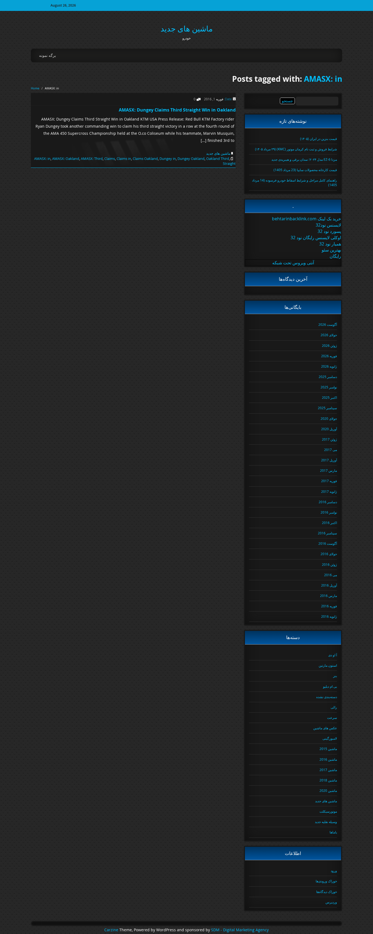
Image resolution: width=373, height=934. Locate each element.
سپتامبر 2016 (327, 533)
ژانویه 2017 (329, 491)
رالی (334, 707)
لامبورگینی (329, 738)
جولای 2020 (329, 418)
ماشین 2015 (328, 748)
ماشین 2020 (328, 790)
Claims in (124, 158)
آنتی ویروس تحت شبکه (293, 263)
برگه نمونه (47, 55)
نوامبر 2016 (329, 512)
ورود (334, 870)
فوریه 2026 (329, 356)
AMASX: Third (92, 158)
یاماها (333, 832)
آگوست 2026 (327, 324)
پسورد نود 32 (329, 231)
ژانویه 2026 (329, 366)
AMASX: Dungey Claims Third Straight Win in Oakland (177, 110)
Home (35, 88)
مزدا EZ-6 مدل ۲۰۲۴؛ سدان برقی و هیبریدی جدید (304, 159)
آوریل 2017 (329, 460)
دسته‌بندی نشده (326, 697)
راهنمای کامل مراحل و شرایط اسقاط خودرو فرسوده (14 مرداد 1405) (294, 182)
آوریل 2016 (329, 585)
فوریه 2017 (329, 481)
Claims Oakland (145, 158)
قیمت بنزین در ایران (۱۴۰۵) (318, 138)
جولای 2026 (329, 335)
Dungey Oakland (191, 158)
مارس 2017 (328, 470)
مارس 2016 (328, 595)
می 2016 (330, 575)
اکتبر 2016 (329, 522)
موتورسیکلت (328, 811)
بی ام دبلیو (330, 686)
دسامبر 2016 (328, 502)
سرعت (332, 717)
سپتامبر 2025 (327, 408)
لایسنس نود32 (328, 225)
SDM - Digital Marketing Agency (240, 929)
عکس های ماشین (325, 728)
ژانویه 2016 (329, 616)
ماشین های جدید (187, 28)
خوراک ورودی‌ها (326, 881)
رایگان (335, 256)
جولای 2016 (329, 554)
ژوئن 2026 (329, 345)
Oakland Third (217, 158)
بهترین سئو (331, 250)
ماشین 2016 (328, 759)
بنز (335, 676)
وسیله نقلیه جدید (326, 821)
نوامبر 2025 (329, 387)
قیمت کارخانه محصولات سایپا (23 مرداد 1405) (305, 170)
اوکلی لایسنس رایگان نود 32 (316, 238)
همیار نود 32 (330, 244)
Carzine (111, 929)
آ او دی (332, 655)
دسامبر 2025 (328, 376)
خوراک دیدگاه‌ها (326, 891)
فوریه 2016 (329, 606)
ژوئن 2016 (329, 564)
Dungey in (167, 158)
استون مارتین (328, 665)
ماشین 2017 (328, 770)
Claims (109, 158)
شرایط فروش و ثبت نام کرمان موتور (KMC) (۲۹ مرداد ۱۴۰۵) (296, 149)
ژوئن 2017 (329, 439)
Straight (229, 163)
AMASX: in (323, 79)
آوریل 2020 (329, 429)
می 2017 (330, 449)
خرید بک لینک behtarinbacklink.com (306, 219)
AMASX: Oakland (65, 158)
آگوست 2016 (327, 543)
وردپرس (331, 902)
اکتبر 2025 (329, 397)
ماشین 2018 (328, 780)
